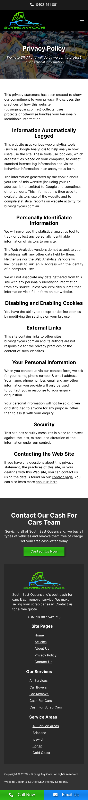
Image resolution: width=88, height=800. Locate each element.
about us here (46, 482)
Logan (37, 746)
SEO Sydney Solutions (52, 781)
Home (39, 635)
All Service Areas (46, 726)
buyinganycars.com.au (23, 109)
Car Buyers (38, 687)
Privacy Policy (45, 655)
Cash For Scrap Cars (45, 707)
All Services (38, 680)
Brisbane (39, 733)
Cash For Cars (40, 701)
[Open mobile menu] (82, 20)
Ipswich (38, 739)
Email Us (70, 794)
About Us (42, 648)
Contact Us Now (44, 551)
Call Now (26, 794)
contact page (62, 477)
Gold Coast (41, 753)
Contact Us (43, 662)
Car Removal (39, 694)
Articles (40, 642)
